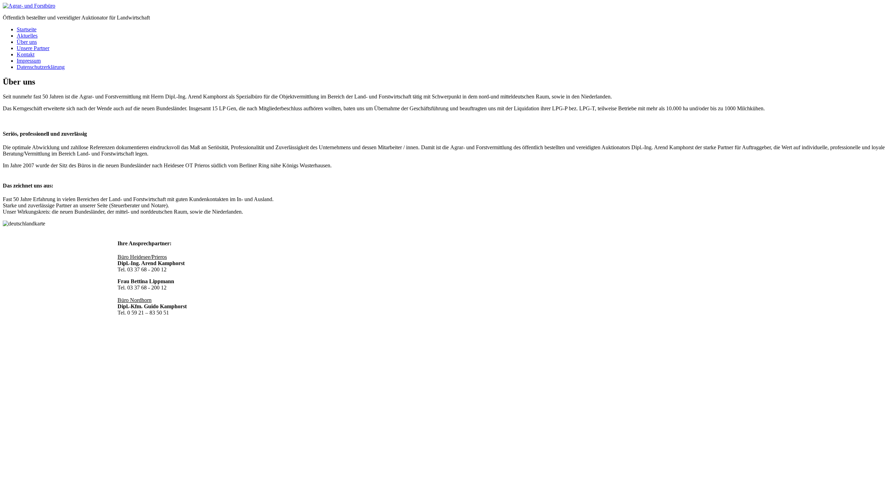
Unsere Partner (33, 48)
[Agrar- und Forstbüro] (29, 6)
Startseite (27, 29)
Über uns (27, 42)
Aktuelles (27, 36)
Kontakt (25, 54)
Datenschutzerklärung (41, 67)
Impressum (29, 61)
